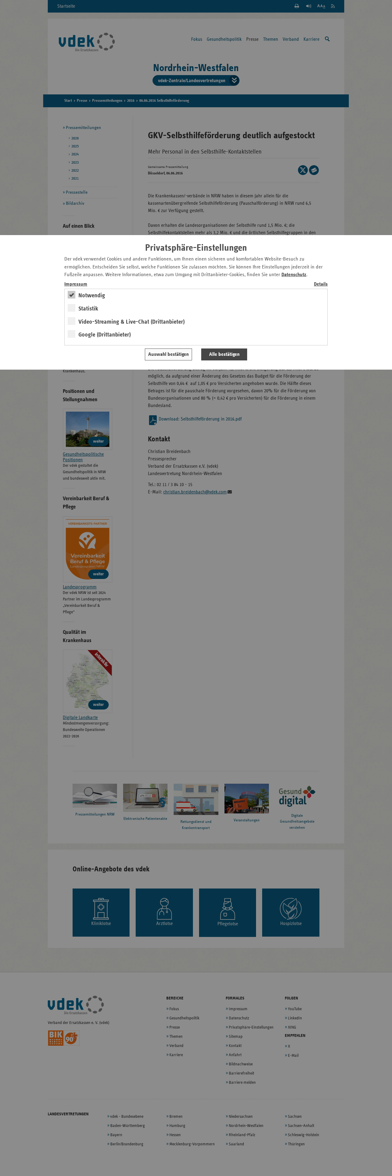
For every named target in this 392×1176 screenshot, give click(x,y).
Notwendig (91, 295)
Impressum (75, 284)
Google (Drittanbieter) (104, 335)
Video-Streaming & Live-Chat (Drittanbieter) (131, 322)
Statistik (88, 309)
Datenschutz (293, 274)
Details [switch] (321, 284)
